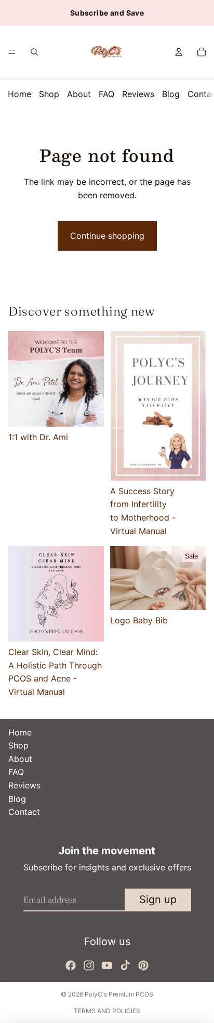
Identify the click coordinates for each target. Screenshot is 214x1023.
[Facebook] (70, 965)
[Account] (178, 51)
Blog (171, 94)
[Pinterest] (143, 965)
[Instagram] (89, 965)
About (79, 94)
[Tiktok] (125, 965)
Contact (24, 812)
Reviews (138, 94)
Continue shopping (107, 235)
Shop (49, 94)
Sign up (158, 899)
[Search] (34, 51)
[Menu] (12, 52)
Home (19, 94)
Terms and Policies (107, 1011)
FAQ (106, 94)
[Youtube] (107, 965)
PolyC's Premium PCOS (119, 994)
